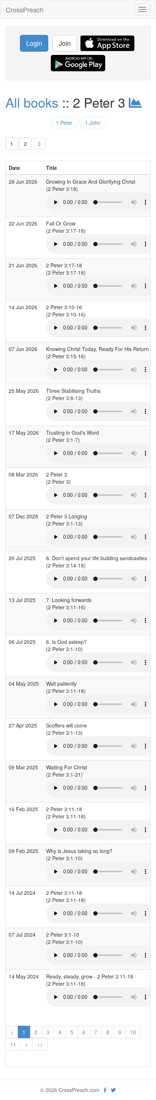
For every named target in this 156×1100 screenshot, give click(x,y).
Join (65, 43)
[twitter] (113, 1089)
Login (34, 43)
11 (13, 1044)
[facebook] (105, 1089)
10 (133, 1032)
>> (40, 1044)
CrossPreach (25, 9)
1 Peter (64, 122)
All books (31, 102)
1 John (92, 122)
